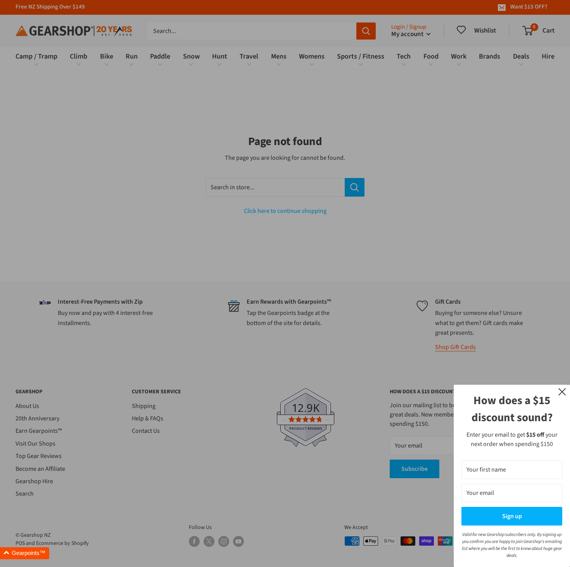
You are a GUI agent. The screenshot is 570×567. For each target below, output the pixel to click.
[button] (24, 553)
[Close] (562, 391)
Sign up (512, 516)
